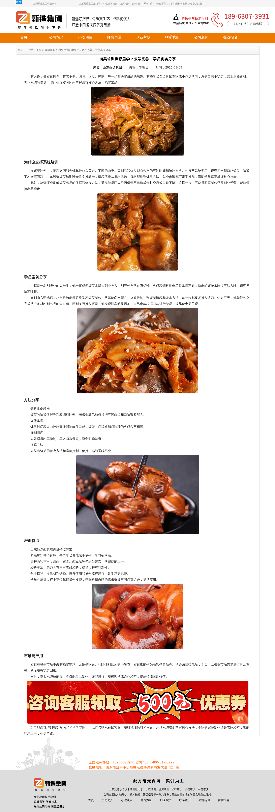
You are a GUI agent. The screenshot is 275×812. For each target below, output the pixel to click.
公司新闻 (201, 37)
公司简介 (56, 37)
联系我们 (172, 37)
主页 (38, 49)
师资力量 (114, 37)
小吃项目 (85, 37)
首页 (23, 37)
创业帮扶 (143, 37)
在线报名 (230, 37)
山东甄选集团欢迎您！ (45, 3)
